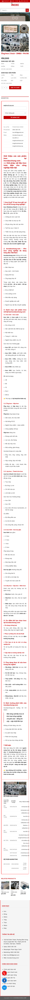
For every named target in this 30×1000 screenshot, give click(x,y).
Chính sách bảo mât (10, 969)
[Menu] (2, 5)
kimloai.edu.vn (25, 820)
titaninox (25, 825)
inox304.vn (26, 816)
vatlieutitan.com (25, 822)
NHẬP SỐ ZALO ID (9, 105)
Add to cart (15, 87)
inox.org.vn (26, 843)
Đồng (5, 914)
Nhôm (5, 917)
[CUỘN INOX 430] (15, 885)
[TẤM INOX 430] (5, 885)
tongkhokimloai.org (17, 146)
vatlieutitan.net (25, 846)
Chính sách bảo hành (10, 980)
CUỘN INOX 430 (14, 892)
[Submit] (27, 10)
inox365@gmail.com (18, 132)
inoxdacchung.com (17, 135)
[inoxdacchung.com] (15, 5)
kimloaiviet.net (25, 806)
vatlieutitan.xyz (25, 813)
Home (12, 15)
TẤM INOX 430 (5, 892)
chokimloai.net (25, 849)
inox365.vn (15, 137)
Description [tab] (4, 98)
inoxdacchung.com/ (13, 958)
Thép (5, 920)
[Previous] (1, 890)
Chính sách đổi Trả (9, 978)
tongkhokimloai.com (18, 140)
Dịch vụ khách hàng (10, 983)
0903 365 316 (16, 129)
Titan (5, 922)
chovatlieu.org (25, 840)
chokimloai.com (25, 853)
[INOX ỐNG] (25, 885)
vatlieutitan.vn (25, 828)
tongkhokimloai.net (17, 143)
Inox (17, 15)
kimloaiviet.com (25, 810)
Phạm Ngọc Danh (16, 949)
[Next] (29, 890)
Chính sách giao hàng (10, 975)
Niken (5, 925)
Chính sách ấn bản (9, 986)
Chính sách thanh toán (10, 972)
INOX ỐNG (23, 892)
